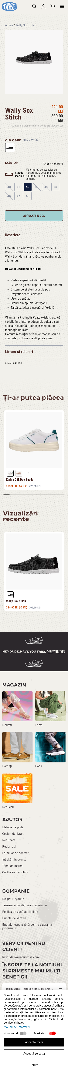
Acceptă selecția (34, 1053)
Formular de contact (15, 853)
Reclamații (9, 846)
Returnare (8, 840)
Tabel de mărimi (12, 866)
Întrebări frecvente (14, 859)
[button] (62, 6)
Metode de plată (12, 827)
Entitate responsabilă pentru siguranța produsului (27, 926)
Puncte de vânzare (14, 918)
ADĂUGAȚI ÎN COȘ (34, 216)
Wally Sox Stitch (25, 25)
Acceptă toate (34, 1042)
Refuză (34, 1065)
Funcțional (11, 1033)
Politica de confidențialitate (20, 912)
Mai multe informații (17, 1027)
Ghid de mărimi (53, 164)
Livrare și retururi (19, 351)
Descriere (12, 235)
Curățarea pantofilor (15, 872)
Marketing (40, 1033)
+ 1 (27, 472)
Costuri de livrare (13, 834)
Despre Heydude (13, 899)
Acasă (9, 25)
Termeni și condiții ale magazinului (25, 905)
